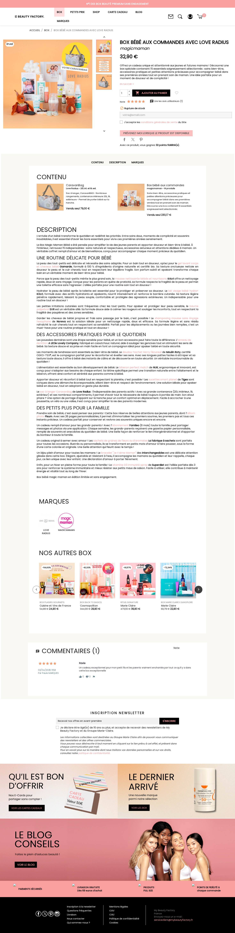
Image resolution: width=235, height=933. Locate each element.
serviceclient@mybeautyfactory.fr (173, 920)
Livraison (71, 914)
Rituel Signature (129, 602)
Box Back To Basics (91, 602)
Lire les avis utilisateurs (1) (168, 101)
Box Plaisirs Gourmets (52, 602)
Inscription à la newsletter (81, 906)
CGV (111, 910)
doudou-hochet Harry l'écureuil (142, 352)
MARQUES (137, 162)
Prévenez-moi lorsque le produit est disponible (156, 133)
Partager (124, 139)
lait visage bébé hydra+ (183, 291)
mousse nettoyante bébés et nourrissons (141, 279)
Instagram (57, 913)
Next (198, 589)
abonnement (120, 425)
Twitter (44, 913)
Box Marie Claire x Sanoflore (177, 602)
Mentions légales (118, 906)
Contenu (97, 162)
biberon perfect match (134, 367)
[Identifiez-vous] (190, 16)
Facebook (38, 913)
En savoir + (127, 84)
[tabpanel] (57, 589)
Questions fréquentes (79, 910)
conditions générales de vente (159, 122)
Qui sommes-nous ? (78, 922)
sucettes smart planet (163, 379)
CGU (111, 914)
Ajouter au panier (151, 93)
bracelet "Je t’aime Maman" (119, 453)
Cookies (113, 922)
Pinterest (141, 139)
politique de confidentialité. (94, 753)
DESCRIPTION (117, 162)
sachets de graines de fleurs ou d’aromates (120, 440)
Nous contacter (75, 918)
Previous (36, 589)
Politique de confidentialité (124, 918)
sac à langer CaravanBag (56, 391)
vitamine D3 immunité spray (130, 465)
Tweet (132, 139)
